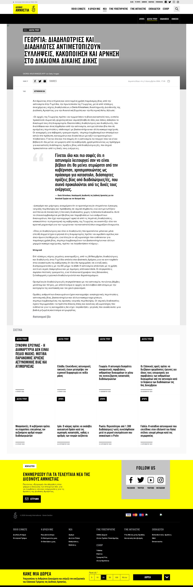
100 (116, 577)
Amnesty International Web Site (26, 2)
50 (110, 577)
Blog (131, 2)
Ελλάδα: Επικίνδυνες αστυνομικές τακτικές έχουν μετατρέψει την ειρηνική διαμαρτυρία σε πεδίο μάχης (75, 365)
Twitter (170, 2)
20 (104, 577)
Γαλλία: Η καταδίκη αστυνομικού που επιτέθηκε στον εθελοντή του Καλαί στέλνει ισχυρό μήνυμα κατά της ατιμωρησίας (159, 421)
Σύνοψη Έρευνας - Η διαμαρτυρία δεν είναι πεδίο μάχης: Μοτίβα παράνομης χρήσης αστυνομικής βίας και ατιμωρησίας (34, 365)
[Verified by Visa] (152, 514)
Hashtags (151, 2)
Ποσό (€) (93, 572)
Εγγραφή (34, 499)
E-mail (45, 81)
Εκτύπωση (168, 81)
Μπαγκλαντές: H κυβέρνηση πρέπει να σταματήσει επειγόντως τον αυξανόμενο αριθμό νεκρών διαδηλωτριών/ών (34, 421)
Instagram (178, 2)
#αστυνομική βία (42, 317)
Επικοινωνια (159, 2)
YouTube (174, 2)
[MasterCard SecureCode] (170, 514)
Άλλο (124, 577)
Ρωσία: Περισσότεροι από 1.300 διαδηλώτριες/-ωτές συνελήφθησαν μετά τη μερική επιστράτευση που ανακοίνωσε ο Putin (117, 421)
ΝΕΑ (25, 30)
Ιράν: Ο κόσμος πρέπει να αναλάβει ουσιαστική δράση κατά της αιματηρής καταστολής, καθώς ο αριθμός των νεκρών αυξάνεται (75, 421)
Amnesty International (25, 9)
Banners (144, 2)
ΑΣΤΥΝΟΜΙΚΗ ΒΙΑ (39, 91)
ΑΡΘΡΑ (60, 399)
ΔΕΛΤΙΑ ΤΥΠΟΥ (34, 30)
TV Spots (137, 2)
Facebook (166, 2)
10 (97, 577)
